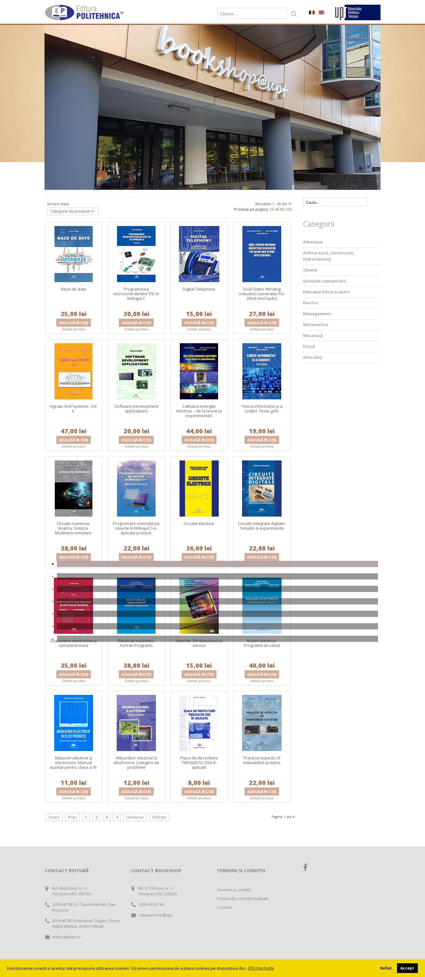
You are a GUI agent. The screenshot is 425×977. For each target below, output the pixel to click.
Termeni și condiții (234, 890)
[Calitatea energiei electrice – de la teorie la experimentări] (199, 370)
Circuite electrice (199, 523)
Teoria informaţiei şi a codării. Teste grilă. (262, 408)
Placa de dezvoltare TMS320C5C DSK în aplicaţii (199, 762)
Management (317, 313)
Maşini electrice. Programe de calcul (262, 643)
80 (282, 209)
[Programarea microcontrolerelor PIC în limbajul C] (136, 253)
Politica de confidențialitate (242, 898)
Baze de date (73, 289)
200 (288, 209)
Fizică (309, 346)
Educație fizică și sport (326, 292)
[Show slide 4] (217, 601)
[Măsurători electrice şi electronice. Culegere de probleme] (136, 722)
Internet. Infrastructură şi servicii (199, 643)
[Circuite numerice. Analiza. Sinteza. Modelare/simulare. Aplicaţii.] (74, 488)
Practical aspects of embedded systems (262, 760)
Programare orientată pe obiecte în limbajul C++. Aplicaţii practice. (136, 528)
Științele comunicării (324, 281)
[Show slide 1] (217, 564)
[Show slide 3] (217, 589)
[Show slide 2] (217, 576)
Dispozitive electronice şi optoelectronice (73, 643)
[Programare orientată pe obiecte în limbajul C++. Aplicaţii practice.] (136, 488)
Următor (135, 817)
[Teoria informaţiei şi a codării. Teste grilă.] (261, 370)
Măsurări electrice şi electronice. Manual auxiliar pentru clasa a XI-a (73, 765)
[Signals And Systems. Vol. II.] (73, 370)
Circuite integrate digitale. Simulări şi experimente (262, 526)
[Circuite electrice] (199, 488)
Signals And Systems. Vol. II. (73, 408)
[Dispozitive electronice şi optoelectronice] (73, 605)
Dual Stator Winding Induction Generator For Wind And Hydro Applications (261, 296)
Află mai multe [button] (261, 968)
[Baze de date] (73, 253)
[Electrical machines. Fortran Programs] (136, 605)
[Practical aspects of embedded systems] (262, 722)
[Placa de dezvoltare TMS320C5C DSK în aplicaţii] (199, 722)
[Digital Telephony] (199, 253)
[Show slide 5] (217, 614)
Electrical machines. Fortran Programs (136, 643)
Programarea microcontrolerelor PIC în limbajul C (136, 293)
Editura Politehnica (84, 12)
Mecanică (313, 335)
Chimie (310, 270)
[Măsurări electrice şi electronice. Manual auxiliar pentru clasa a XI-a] (73, 722)
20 (271, 209)
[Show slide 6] (217, 626)
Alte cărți (312, 357)
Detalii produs (73, 329)
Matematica (315, 324)
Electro (310, 303)
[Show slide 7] (217, 639)
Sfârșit (159, 817)
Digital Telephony (199, 289)
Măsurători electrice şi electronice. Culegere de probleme (136, 762)
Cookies (224, 907)
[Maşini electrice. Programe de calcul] (262, 605)
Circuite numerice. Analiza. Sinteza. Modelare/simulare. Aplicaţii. (73, 530)
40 (277, 209)
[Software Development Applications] (136, 370)
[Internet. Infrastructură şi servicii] (199, 605)
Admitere (313, 242)
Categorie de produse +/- (72, 211)
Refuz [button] (386, 967)
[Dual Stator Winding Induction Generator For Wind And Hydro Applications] (261, 253)
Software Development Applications (136, 408)
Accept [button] (407, 967)
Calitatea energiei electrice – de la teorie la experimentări (199, 410)
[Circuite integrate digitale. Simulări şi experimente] (262, 488)
